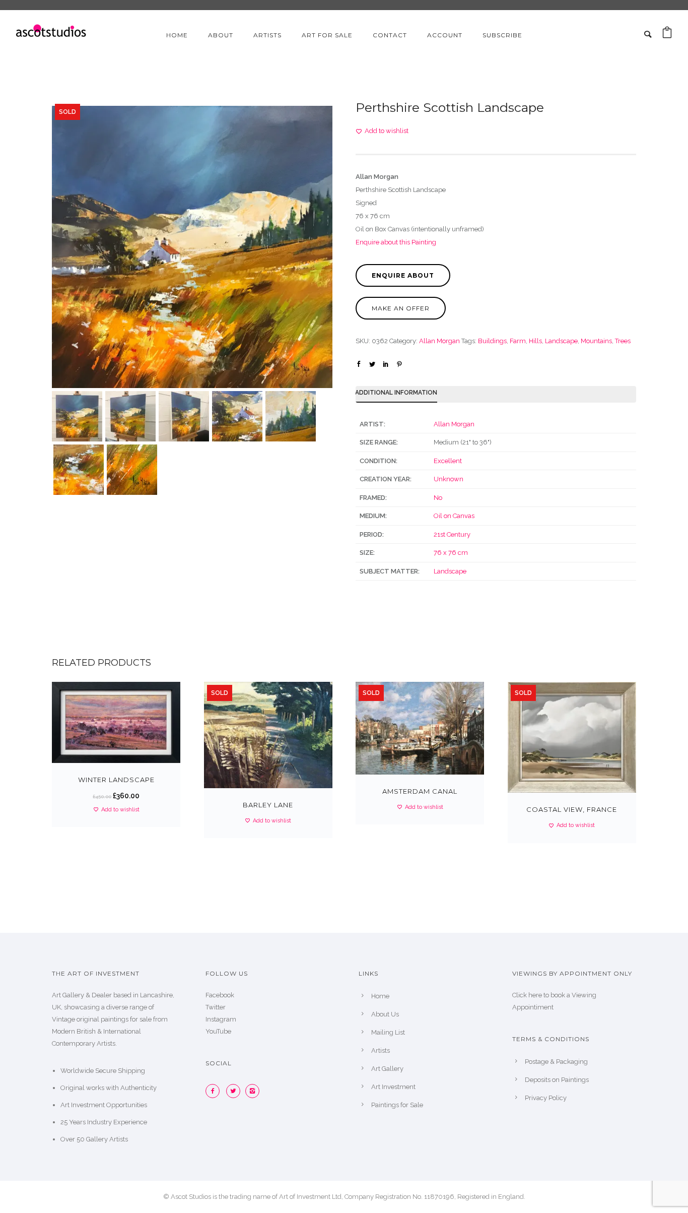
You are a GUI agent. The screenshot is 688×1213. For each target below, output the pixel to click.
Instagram (220, 1019)
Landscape (561, 341)
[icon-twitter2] (235, 1091)
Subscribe (502, 35)
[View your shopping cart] (667, 35)
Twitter (215, 1007)
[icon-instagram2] (254, 1091)
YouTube (218, 1031)
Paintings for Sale (397, 1105)
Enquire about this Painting (396, 242)
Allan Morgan (439, 341)
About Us (385, 1014)
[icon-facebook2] (215, 1091)
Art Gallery (387, 1068)
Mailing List (388, 1032)
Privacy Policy (546, 1098)
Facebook (219, 995)
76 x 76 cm (451, 552)
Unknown (448, 479)
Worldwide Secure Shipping (102, 1070)
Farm (518, 341)
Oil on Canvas (454, 516)
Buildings (492, 341)
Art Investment (393, 1087)
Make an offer (401, 308)
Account (444, 35)
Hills (535, 341)
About (220, 35)
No (438, 497)
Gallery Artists (107, 1139)
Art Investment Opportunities (103, 1105)
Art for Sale (327, 35)
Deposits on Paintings (557, 1079)
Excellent (448, 461)
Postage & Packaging (556, 1061)
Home (177, 35)
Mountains (596, 341)
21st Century (452, 534)
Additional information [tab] (396, 392)
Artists (267, 35)
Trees (623, 341)
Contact (390, 35)
